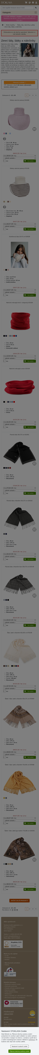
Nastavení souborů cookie (19, 1046)
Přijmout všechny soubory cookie (19, 1051)
